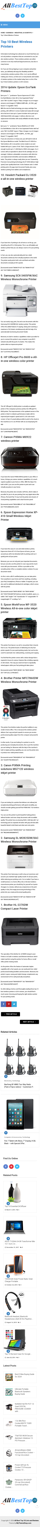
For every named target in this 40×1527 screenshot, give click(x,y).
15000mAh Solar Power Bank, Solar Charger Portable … (19, 1280)
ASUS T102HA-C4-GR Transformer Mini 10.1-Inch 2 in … (20, 1242)
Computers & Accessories (13, 1137)
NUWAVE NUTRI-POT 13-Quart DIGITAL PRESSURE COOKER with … (24, 1407)
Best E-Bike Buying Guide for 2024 (24, 1375)
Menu (5, 25)
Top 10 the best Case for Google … (18, 1354)
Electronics (8, 1081)
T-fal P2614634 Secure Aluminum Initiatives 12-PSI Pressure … (24, 1438)
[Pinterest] (11, 1166)
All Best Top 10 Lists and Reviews (26, 1520)
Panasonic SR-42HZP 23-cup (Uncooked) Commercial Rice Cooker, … (18, 1483)
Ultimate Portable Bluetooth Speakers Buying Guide (22, 1391)
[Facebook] (5, 1166)
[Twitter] (17, 1166)
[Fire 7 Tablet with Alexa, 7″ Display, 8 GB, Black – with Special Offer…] (20, 1113)
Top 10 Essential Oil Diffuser (15, 1206)
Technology (16, 1081)
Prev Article (11, 1014)
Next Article (28, 1022)
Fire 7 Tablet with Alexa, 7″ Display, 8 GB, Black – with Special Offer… (20, 1142)
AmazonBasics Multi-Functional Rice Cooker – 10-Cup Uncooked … (25, 1452)
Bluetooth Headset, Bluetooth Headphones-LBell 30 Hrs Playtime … (19, 1317)
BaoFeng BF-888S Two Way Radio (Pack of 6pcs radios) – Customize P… (19, 1085)
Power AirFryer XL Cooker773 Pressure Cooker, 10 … (23, 1467)
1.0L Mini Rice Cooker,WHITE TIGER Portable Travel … (23, 1423)
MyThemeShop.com (23, 1523)
